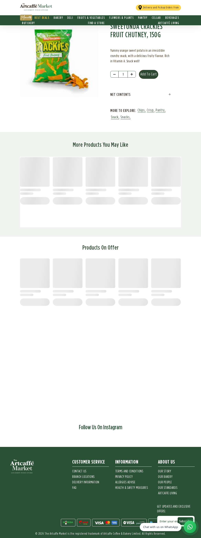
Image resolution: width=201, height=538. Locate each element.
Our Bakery (165, 477)
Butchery (28, 22)
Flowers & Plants (121, 17)
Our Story (164, 471)
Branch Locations (83, 477)
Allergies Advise (125, 482)
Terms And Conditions (129, 471)
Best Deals (42, 17)
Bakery (58, 17)
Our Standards (167, 488)
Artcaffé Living (168, 22)
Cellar (156, 17)
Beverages (172, 17)
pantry (160, 110)
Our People (165, 482)
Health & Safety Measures (131, 488)
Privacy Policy (124, 477)
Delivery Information (85, 482)
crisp (150, 110)
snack (115, 117)
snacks (125, 117)
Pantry (142, 17)
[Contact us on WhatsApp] (190, 527)
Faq (74, 488)
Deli (70, 17)
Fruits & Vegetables (91, 17)
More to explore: (123, 110)
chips (141, 110)
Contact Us (79, 471)
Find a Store (96, 22)
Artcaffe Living (167, 493)
